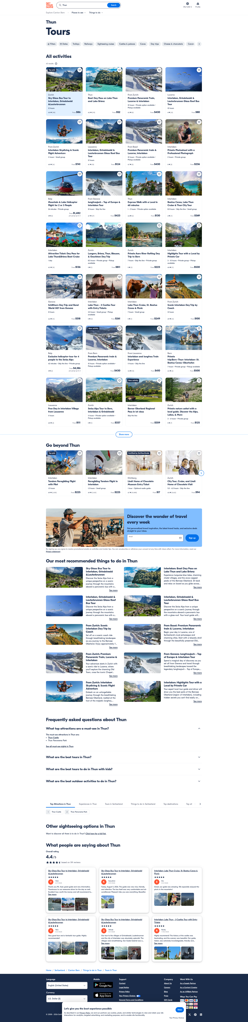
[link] (64, 91)
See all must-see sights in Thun (59, 746)
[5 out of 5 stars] (71, 877)
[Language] (187, 4)
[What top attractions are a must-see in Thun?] (199, 728)
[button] (64, 91)
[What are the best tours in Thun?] (199, 757)
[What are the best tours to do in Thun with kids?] (199, 769)
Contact (122, 983)
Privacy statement (53, 552)
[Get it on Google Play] (103, 985)
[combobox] (81, 5)
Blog (166, 992)
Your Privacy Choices (127, 996)
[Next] (201, 473)
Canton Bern (74, 970)
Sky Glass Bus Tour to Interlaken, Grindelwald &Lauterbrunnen (68, 872)
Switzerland (60, 970)
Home (48, 970)
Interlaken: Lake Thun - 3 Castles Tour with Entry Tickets (175, 921)
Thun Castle (53, 738)
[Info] (56, 63)
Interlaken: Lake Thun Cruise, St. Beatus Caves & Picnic (176, 872)
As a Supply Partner (188, 983)
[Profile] (198, 4)
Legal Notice (124, 987)
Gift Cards (168, 1000)
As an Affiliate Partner (189, 992)
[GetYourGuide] (49, 5)
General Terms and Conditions (131, 1000)
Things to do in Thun (92, 970)
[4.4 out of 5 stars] (53, 862)
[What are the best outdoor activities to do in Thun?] (199, 781)
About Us (168, 983)
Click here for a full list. (96, 834)
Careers (167, 987)
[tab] (60, 804)
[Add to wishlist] (79, 70)
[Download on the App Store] (103, 995)
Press (166, 996)
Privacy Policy (124, 992)
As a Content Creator (188, 987)
